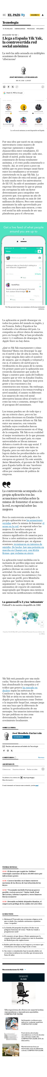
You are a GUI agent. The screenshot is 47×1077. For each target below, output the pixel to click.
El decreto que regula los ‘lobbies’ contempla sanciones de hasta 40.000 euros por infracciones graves (22, 873)
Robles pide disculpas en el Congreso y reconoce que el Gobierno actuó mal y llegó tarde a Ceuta (23, 946)
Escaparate (23, 977)
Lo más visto (7, 914)
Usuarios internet (19, 769)
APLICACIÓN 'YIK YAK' (9, 35)
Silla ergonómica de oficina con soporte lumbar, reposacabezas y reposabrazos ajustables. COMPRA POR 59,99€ (24, 1012)
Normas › (41, 757)
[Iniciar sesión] (43, 15)
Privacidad (31, 29)
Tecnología (10, 22)
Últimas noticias (9, 867)
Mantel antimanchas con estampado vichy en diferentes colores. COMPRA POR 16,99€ (32, 1048)
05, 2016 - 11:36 (23, 80)
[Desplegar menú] (4, 15)
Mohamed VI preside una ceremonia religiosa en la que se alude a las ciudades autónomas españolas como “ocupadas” (23, 921)
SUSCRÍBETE (35, 15)
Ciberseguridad (20, 29)
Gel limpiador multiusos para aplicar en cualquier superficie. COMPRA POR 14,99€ (32, 1022)
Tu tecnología (8, 29)
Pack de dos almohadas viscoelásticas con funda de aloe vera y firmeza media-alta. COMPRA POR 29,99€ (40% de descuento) (32, 1036)
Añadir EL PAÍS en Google (14, 93)
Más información (7, 780)
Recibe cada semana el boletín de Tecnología (22, 746)
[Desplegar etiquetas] (43, 769)
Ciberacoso (6, 769)
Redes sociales (32, 769)
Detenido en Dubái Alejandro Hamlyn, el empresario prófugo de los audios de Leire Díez (22, 902)
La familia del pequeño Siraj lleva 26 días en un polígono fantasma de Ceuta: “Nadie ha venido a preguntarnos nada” (22, 930)
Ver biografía (18, 737)
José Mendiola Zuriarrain (24, 77)
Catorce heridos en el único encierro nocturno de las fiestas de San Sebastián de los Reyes (21, 883)
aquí (36, 785)
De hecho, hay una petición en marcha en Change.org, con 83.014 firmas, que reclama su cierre (23, 550)
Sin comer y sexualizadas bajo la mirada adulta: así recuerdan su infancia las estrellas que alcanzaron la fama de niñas (23, 953)
